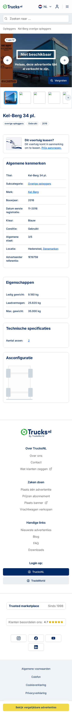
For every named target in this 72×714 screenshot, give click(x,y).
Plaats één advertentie (36, 489)
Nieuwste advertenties (36, 530)
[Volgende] (64, 60)
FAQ (36, 543)
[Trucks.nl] (12, 7)
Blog (36, 536)
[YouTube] (53, 638)
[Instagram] (19, 638)
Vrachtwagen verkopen (36, 509)
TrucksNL (38, 571)
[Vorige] (7, 60)
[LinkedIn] (36, 647)
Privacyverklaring (36, 693)
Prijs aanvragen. (51, 147)
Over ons (36, 455)
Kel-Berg (33, 191)
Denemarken (50, 248)
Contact (36, 462)
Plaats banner (33, 503)
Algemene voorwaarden (36, 668)
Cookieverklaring (36, 684)
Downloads (36, 550)
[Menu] (67, 7)
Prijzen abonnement (36, 496)
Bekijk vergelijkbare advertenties (36, 707)
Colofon (36, 676)
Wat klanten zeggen (34, 469)
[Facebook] (36, 638)
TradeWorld (38, 580)
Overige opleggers (39, 183)
